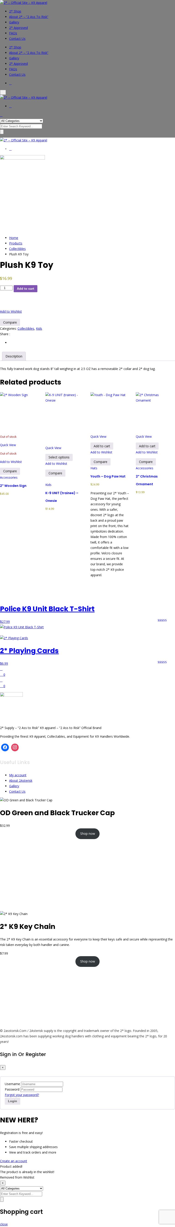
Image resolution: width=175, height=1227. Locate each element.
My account (17, 775)
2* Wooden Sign (13, 485)
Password (12, 1089)
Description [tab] (13, 356)
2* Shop (15, 11)
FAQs (13, 33)
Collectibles (17, 248)
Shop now (87, 833)
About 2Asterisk (20, 780)
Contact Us (17, 38)
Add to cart (25, 288)
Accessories (9, 477)
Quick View (8, 445)
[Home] (1, 669)
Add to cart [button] (102, 446)
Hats (93, 468)
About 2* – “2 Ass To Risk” (28, 17)
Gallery (14, 22)
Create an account (13, 1161)
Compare (10, 322)
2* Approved (18, 27)
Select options (59, 457)
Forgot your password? (22, 1095)
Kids (39, 328)
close (4, 1224)
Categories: (8, 328)
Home (13, 238)
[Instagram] (15, 747)
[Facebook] (5, 747)
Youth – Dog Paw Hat (108, 476)
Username (12, 1084)
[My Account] (1, 680)
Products (15, 243)
